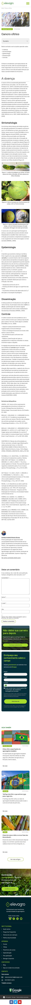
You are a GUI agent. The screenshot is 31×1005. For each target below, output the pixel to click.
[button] (27, 41)
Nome (4, 597)
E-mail (4, 603)
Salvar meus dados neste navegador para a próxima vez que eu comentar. (14, 617)
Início (3, 8)
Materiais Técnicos (7, 29)
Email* (5, 677)
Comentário (5, 577)
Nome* (5, 671)
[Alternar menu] (27, 3)
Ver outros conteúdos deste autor (11, 558)
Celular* (6, 682)
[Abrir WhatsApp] (27, 1001)
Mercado (5, 746)
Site (3, 609)
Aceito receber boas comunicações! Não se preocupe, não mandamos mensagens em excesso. (16, 690)
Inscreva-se (15, 701)
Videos (9, 746)
